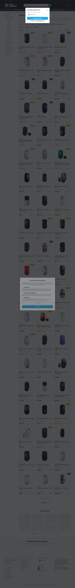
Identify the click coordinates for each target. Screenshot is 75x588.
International (32, 14)
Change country (37, 18)
